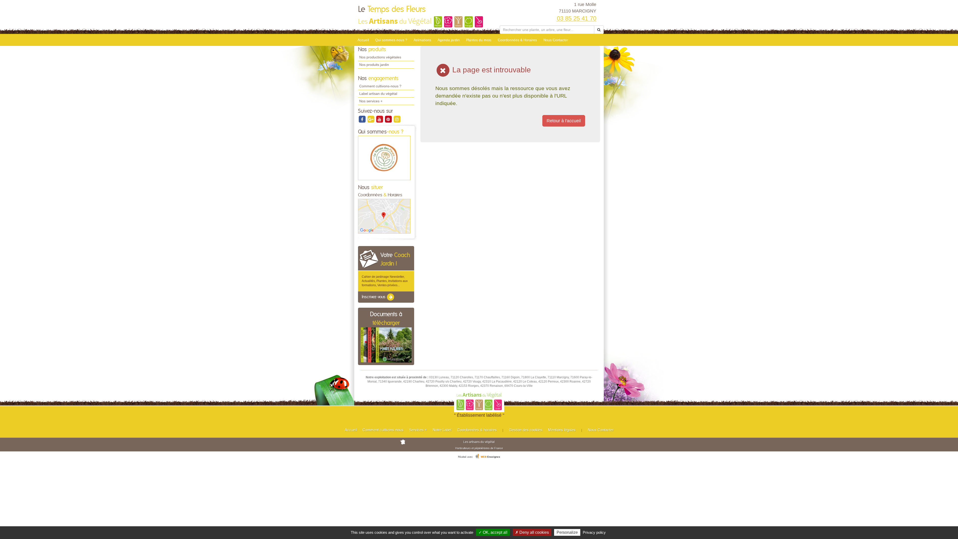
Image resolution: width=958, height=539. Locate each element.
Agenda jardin (449, 40)
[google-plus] (371, 119)
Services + (418, 430)
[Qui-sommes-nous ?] (384, 157)
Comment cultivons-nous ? (380, 86)
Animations (422, 40)
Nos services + (370, 101)
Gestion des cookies (525, 430)
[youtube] (379, 119)
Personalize (567, 532)
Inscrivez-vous (374, 297)
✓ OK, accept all (493, 532)
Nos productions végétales (380, 57)
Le (392, 9)
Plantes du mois (478, 40)
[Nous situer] (384, 216)
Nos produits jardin (374, 65)
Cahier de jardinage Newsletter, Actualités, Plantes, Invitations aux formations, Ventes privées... (385, 281)
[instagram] (397, 119)
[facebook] (362, 119)
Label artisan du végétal (378, 94)
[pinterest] (388, 119)
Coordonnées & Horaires (517, 40)
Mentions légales (562, 430)
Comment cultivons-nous (382, 430)
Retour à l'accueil (564, 120)
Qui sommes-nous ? (391, 40)
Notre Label (442, 430)
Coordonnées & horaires (477, 430)
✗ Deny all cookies (532, 532)
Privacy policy (594, 532)
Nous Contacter (555, 40)
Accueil (363, 40)
